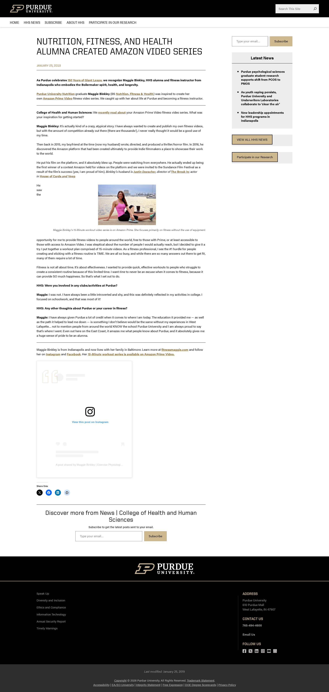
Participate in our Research (112, 22)
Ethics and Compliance (51, 607)
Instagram (53, 354)
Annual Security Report (51, 621)
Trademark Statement (200, 680)
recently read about (112, 112)
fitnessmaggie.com (174, 349)
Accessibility (101, 685)
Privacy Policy (227, 685)
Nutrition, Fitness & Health (134, 94)
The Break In (180, 171)
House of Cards (50, 176)
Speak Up (43, 593)
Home (14, 22)
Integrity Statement (148, 685)
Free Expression (173, 685)
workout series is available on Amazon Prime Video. (131, 354)
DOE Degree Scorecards (200, 685)
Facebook (74, 354)
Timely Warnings (47, 628)
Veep (71, 176)
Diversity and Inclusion (51, 600)
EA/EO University (123, 685)
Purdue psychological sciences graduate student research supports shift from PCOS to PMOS (263, 77)
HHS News (32, 22)
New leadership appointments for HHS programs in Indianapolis (262, 116)
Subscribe (53, 22)
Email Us (249, 634)
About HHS (75, 22)
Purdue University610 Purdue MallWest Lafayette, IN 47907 (259, 604)
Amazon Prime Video (57, 98)
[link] (252, 140)
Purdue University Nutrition (56, 94)
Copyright (120, 680)
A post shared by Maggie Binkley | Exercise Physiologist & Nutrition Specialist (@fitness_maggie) (114, 464)
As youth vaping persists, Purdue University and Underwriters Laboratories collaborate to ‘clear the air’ (260, 98)
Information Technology (51, 614)
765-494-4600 (252, 625)
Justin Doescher (144, 171)
